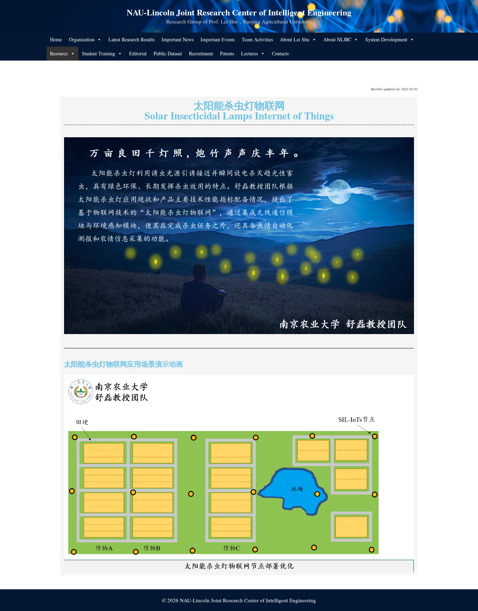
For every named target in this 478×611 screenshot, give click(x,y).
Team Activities (257, 39)
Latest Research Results (131, 39)
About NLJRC (337, 39)
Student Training (98, 53)
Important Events (218, 39)
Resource (59, 53)
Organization (81, 39)
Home (56, 39)
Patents (227, 53)
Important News (178, 39)
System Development (386, 39)
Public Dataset (168, 53)
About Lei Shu (294, 39)
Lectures (249, 53)
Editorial (138, 53)
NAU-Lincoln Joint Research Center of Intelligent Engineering (239, 12)
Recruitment (201, 53)
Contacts (280, 53)
